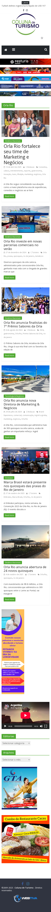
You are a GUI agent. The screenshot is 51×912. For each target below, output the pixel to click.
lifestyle (20, 174)
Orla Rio (18, 333)
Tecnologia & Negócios (14, 396)
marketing (29, 174)
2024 (42, 330)
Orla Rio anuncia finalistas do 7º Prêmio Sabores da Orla (25, 324)
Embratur (7, 497)
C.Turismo (35, 252)
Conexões (43, 167)
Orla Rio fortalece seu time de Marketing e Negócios (22, 154)
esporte (27, 171)
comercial (18, 415)
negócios (37, 174)
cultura (6, 171)
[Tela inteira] (45, 726)
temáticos (39, 256)
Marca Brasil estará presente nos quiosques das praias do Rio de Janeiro (25, 486)
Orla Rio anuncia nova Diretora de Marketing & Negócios (22, 404)
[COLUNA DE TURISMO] (6, 50)
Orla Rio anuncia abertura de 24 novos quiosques (25, 569)
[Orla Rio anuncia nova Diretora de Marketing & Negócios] (25, 367)
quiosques (18, 256)
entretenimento (16, 171)
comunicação (28, 415)
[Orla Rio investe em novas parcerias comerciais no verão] (25, 207)
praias (9, 256)
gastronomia (36, 171)
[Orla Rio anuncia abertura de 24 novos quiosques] (25, 526)
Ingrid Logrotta (41, 415)
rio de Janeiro (28, 256)
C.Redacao (30, 167)
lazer (14, 174)
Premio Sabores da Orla (32, 333)
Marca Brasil (17, 497)
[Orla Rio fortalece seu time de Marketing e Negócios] (25, 111)
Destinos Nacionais (13, 141)
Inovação (7, 174)
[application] (25, 715)
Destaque (9, 478)
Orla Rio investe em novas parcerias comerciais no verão (23, 245)
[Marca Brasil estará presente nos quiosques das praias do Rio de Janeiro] (25, 448)
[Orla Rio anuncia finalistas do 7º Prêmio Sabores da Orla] (25, 289)
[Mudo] (41, 726)
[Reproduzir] (5, 726)
